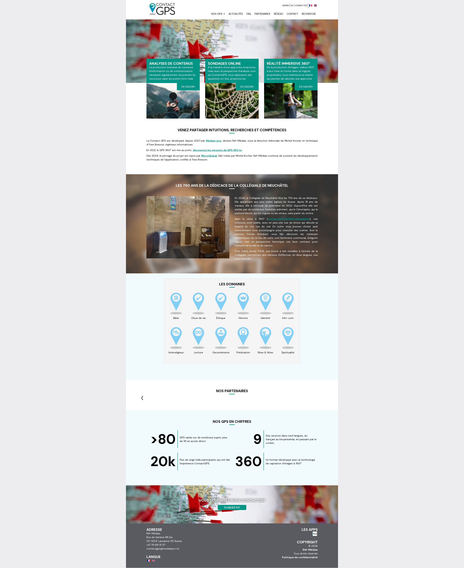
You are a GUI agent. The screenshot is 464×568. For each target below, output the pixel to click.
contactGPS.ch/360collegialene (289, 218)
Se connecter (299, 5)
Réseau (278, 13)
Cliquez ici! (232, 507)
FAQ (248, 13)
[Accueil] (162, 4)
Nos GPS (217, 13)
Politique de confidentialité (300, 557)
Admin (285, 5)
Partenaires (262, 13)
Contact (292, 13)
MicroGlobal (209, 155)
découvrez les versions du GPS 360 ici (217, 150)
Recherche (309, 13)
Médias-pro (213, 140)
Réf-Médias (310, 549)
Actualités (236, 13)
